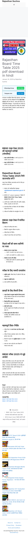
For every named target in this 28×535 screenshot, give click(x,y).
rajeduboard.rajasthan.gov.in (13, 190)
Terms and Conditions (14, 528)
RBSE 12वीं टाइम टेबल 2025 (9, 401)
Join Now (20, 88)
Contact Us (17, 522)
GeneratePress (14, 532)
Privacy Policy (10, 525)
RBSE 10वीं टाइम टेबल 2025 (10, 399)
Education (15, 410)
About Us (10, 522)
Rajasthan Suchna (11, 1)
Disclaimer (19, 525)
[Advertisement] (14, 23)
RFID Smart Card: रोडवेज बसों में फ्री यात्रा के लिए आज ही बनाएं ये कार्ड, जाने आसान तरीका (14, 419)
